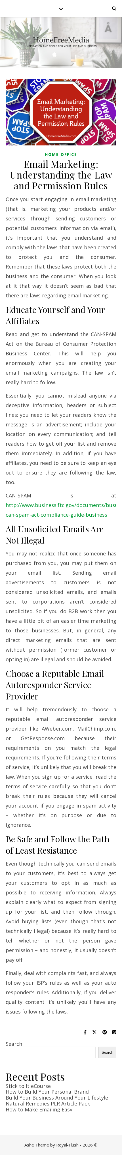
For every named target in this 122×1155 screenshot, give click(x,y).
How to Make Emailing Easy (39, 1109)
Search (14, 1043)
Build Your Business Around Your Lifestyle (57, 1097)
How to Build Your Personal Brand (47, 1091)
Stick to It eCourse (28, 1086)
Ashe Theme (36, 1145)
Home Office (61, 154)
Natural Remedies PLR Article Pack (48, 1103)
